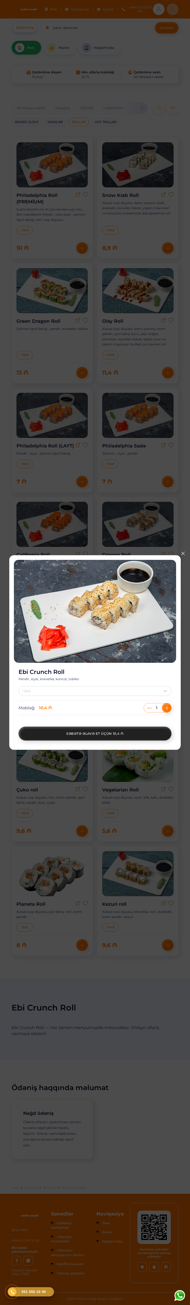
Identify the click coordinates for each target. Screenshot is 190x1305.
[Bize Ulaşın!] (179, 1295)
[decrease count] (149, 707)
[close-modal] (182, 553)
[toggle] (166, 691)
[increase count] (166, 708)
